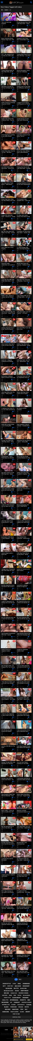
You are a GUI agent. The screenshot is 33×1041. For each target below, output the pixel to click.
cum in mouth (20, 1004)
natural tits (6, 1004)
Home (6, 1029)
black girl (23, 988)
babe (10, 995)
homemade (26, 983)
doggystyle (7, 983)
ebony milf (10, 986)
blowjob (9, 988)
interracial (14, 1000)
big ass (6, 993)
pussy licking (14, 1011)
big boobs (5, 1002)
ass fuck (4, 995)
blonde (22, 1011)
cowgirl (28, 1004)
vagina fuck (14, 993)
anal (19, 983)
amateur (15, 1009)
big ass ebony (26, 995)
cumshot (17, 1002)
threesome (13, 1007)
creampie (25, 997)
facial (19, 995)
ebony (28, 1011)
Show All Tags (16, 1017)
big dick (7, 1009)
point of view (16, 1014)
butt (4, 986)
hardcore (5, 1011)
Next (20, 979)
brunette (23, 1000)
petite (27, 1007)
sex (11, 1002)
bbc (29, 1000)
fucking (13, 1004)
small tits (5, 1000)
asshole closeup (26, 1002)
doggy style (7, 997)
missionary (26, 986)
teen (21, 1009)
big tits (16, 988)
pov (15, 995)
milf (26, 1009)
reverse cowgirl (23, 993)
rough (17, 990)
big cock (18, 986)
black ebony (17, 997)
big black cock (8, 990)
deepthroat (24, 990)
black (6, 1007)
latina (14, 983)
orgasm (20, 1007)
